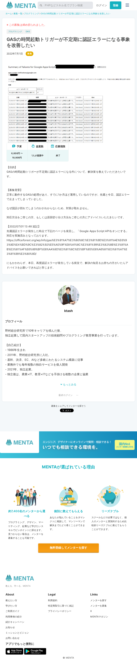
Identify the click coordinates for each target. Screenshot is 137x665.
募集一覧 (18, 13)
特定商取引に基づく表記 (61, 605)
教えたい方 (11, 600)
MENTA (70, 657)
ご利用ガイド (13, 611)
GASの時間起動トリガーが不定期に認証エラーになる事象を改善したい (75, 13)
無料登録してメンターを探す (68, 547)
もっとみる (69, 384)
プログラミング (31, 13)
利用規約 (52, 600)
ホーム (9, 13)
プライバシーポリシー (60, 611)
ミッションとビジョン (17, 632)
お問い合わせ (13, 638)
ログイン (101, 5)
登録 (115, 5)
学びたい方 (11, 605)
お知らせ (10, 627)
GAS (28, 31)
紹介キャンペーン (15, 621)
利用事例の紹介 (14, 616)
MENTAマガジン (99, 616)
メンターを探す (98, 600)
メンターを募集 (98, 605)
